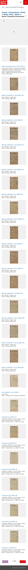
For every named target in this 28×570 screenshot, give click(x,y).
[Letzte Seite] (24, 561)
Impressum (15, 567)
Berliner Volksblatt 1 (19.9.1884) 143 (13, 95)
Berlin (23, 12)
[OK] (20, 2)
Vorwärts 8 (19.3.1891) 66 (9, 469)
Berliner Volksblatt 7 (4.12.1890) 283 (13, 367)
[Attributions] (4, 21)
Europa (4, 12)
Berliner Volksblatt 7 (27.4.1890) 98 (12, 268)
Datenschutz (22, 567)
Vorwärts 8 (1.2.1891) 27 (9, 417)
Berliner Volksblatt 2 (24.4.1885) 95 (12, 120)
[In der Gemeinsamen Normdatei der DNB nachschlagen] (25, 16)
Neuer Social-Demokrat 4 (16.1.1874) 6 (13, 66)
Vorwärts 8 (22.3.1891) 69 (9, 495)
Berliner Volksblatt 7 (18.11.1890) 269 (13, 318)
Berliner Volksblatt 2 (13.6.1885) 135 (13, 145)
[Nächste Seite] (21, 561)
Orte (3, 7)
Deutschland (14, 12)
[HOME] (3, 2)
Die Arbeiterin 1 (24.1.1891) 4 (10, 392)
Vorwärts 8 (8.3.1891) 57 (9, 443)
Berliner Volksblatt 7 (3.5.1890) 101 (12, 293)
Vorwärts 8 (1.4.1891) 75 (9, 548)
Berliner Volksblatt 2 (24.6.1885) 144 (13, 169)
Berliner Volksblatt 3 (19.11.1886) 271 (13, 219)
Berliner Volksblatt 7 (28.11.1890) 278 (13, 343)
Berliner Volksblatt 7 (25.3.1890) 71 (12, 244)
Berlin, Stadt (8, 14)
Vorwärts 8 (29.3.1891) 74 (9, 521)
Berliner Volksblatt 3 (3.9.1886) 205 (12, 194)
